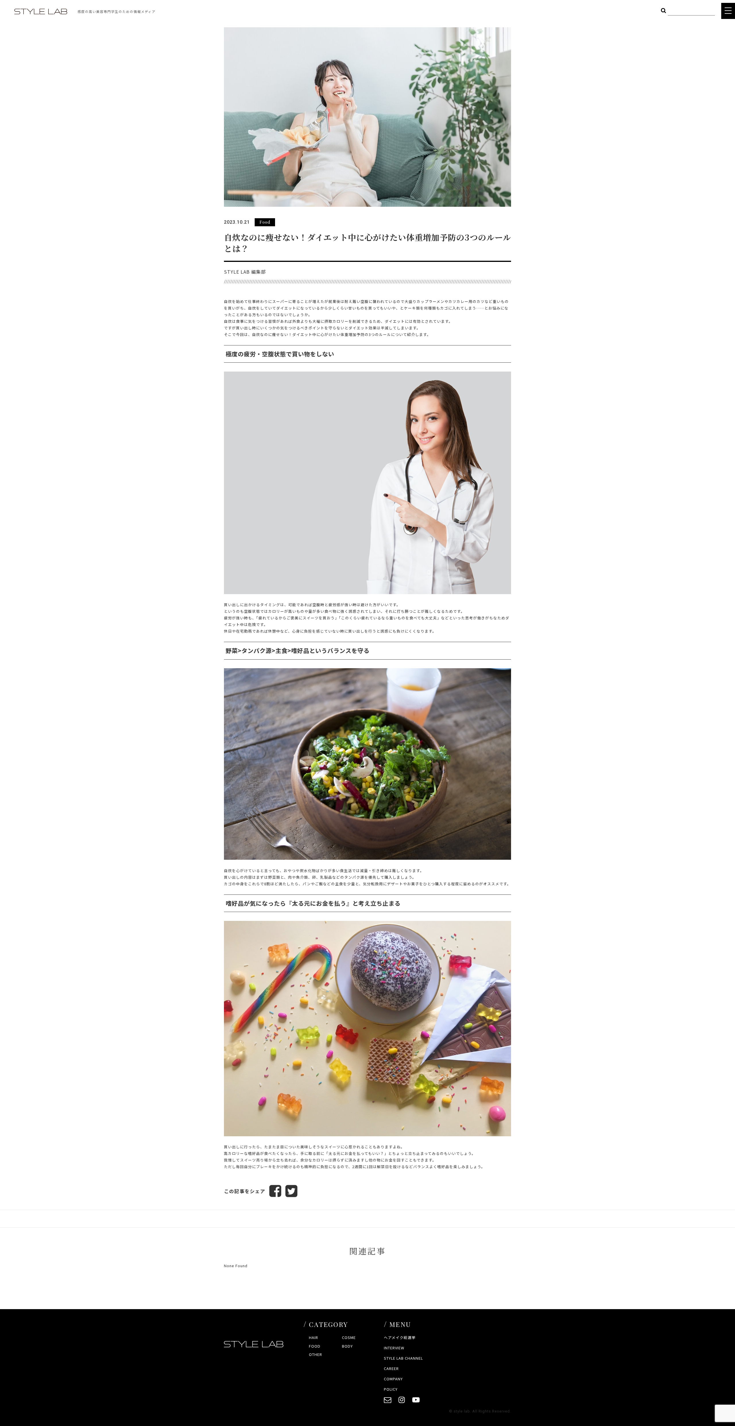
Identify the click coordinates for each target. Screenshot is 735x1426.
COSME (349, 1337)
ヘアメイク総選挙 (400, 1337)
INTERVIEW (394, 1347)
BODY (347, 1346)
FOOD (314, 1346)
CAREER (391, 1368)
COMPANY (393, 1378)
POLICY (391, 1389)
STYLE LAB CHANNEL (403, 1358)
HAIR (313, 1337)
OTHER (315, 1354)
